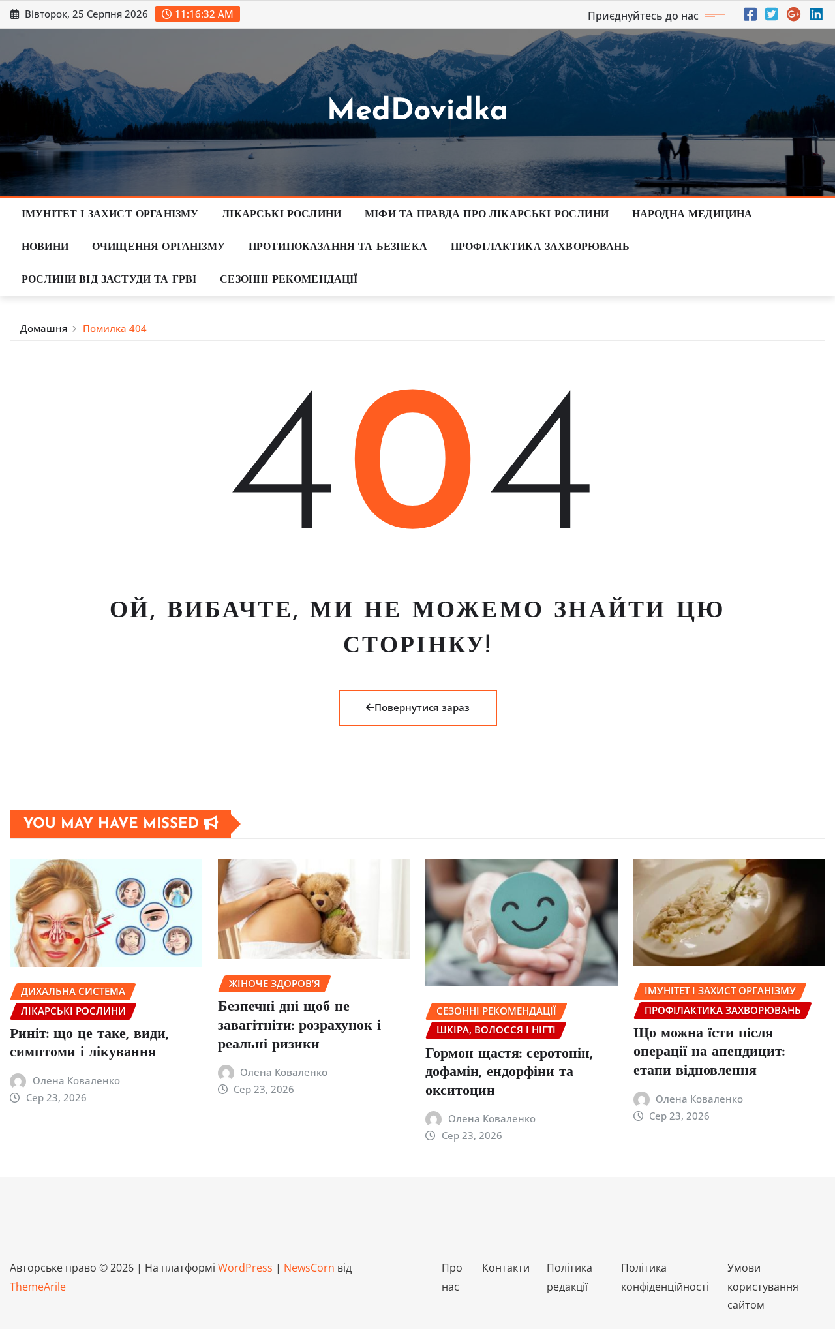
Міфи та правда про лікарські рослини (487, 214)
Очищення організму (158, 247)
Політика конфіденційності (665, 1277)
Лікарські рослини (281, 214)
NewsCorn (309, 1267)
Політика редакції (569, 1277)
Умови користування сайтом (762, 1286)
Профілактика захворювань (540, 247)
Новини (45, 247)
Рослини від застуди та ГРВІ (109, 280)
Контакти (506, 1267)
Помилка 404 (115, 328)
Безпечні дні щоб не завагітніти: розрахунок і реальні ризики (299, 1026)
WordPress (245, 1267)
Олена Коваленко (76, 1080)
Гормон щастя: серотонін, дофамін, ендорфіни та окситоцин (509, 1072)
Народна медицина (692, 214)
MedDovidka (417, 112)
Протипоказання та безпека (338, 247)
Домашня (43, 328)
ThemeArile (38, 1286)
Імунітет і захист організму (110, 214)
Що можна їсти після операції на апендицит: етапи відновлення (709, 1052)
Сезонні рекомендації (288, 280)
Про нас (452, 1277)
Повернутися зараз (422, 707)
